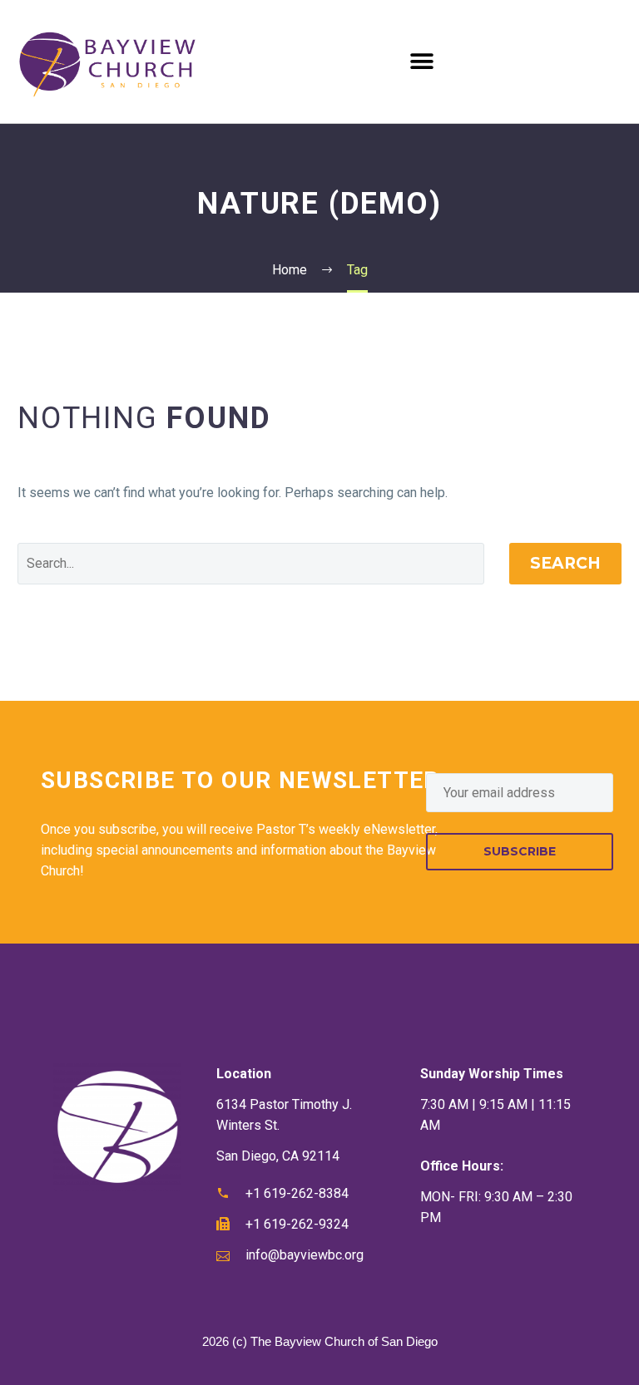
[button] (422, 61)
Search (565, 563)
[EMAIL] (519, 792)
